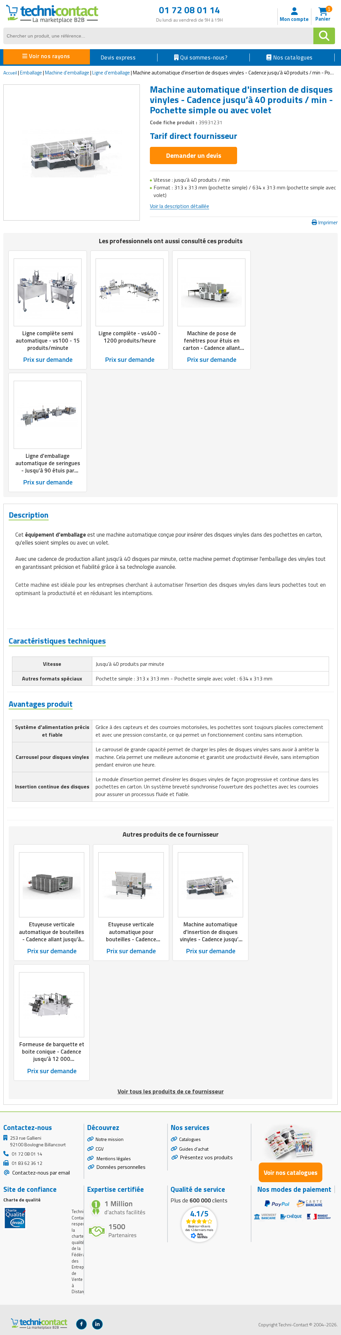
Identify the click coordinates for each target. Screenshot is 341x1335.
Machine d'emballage (67, 72)
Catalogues (190, 1139)
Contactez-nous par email (40, 1172)
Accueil (10, 72)
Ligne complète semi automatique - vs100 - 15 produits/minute (48, 340)
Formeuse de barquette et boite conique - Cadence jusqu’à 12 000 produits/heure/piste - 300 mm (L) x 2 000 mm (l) (51, 1059)
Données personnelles (121, 1167)
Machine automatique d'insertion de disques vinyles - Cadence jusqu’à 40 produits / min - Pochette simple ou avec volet (210, 942)
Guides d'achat (193, 1148)
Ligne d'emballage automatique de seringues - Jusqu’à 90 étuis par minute (47, 467)
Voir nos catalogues (290, 1172)
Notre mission (110, 1139)
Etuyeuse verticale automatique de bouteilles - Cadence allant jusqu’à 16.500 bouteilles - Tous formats (51, 939)
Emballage (31, 72)
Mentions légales (113, 1158)
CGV (100, 1148)
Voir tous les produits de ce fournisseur (171, 1091)
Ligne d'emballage (111, 72)
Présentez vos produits (206, 1157)
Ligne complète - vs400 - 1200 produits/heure (130, 337)
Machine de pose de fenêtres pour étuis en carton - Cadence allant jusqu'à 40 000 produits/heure (211, 348)
